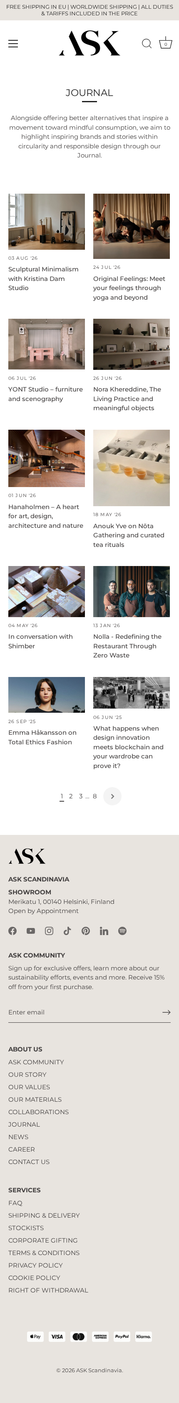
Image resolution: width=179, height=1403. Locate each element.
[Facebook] (12, 930)
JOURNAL (24, 1124)
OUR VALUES (29, 1087)
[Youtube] (31, 930)
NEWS (18, 1137)
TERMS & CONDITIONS (44, 1253)
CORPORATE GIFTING (43, 1240)
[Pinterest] (86, 930)
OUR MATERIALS (35, 1099)
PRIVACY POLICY (35, 1265)
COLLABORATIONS (38, 1112)
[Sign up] (166, 1012)
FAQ (15, 1203)
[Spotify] (122, 930)
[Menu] (13, 43)
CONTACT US (29, 1162)
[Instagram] (49, 930)
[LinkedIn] (104, 930)
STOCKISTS (26, 1228)
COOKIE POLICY (34, 1278)
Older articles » (112, 796)
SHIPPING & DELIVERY (44, 1215)
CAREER (21, 1149)
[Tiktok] (67, 930)
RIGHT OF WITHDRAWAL (48, 1290)
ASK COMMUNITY (36, 1062)
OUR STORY (27, 1074)
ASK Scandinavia (99, 1370)
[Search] (147, 45)
